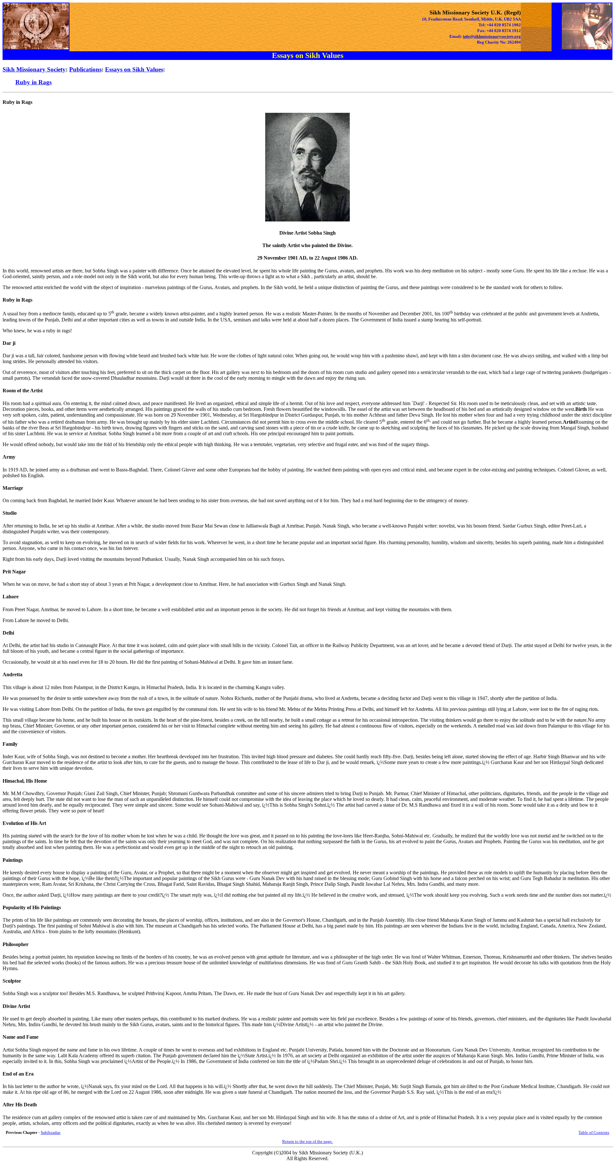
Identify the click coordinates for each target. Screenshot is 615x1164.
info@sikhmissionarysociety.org (492, 36)
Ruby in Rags (33, 82)
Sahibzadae (51, 1132)
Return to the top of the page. (307, 1141)
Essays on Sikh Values (134, 69)
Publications (85, 69)
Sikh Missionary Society (34, 69)
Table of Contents (593, 1132)
